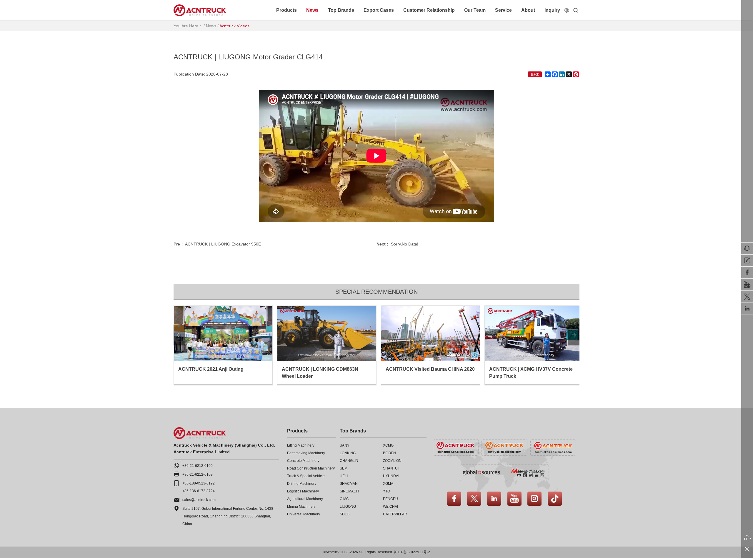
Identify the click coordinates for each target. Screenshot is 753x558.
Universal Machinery (303, 514)
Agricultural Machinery (305, 499)
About (528, 10)
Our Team (475, 10)
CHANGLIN (349, 461)
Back (535, 74)
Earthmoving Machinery (306, 453)
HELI (344, 476)
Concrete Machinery (303, 461)
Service (503, 10)
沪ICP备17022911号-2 (412, 552)
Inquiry (552, 10)
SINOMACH (349, 491)
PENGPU (390, 499)
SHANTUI (391, 468)
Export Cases (379, 10)
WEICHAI (390, 506)
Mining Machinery (301, 506)
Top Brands (341, 10)
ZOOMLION (392, 461)
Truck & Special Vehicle (306, 476)
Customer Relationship (429, 10)
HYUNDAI (391, 476)
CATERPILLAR (395, 514)
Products (286, 10)
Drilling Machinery (301, 484)
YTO (386, 491)
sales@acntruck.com (199, 500)
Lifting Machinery (300, 445)
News (312, 10)
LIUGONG (348, 506)
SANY (344, 445)
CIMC (344, 499)
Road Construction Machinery (311, 468)
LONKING (348, 453)
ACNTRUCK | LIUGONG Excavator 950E (223, 244)
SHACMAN (349, 484)
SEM (343, 468)
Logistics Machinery (303, 491)
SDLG (344, 514)
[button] (179, 335)
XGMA (388, 484)
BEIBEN (389, 453)
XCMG (388, 445)
